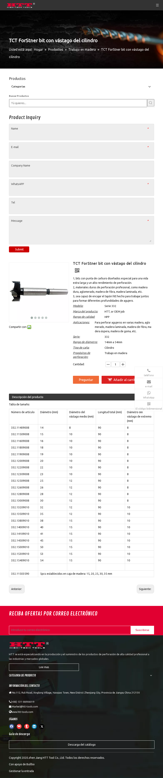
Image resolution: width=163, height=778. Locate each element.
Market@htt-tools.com (25, 706)
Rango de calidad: (84, 316)
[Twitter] (41, 726)
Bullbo (30, 764)
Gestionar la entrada (21, 771)
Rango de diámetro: (85, 342)
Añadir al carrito (125, 380)
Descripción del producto (27, 397)
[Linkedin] (34, 726)
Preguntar (86, 380)
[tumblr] (26, 726)
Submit (19, 249)
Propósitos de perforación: (81, 354)
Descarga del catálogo (82, 744)
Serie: (76, 336)
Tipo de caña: (81, 347)
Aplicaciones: (81, 322)
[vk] (19, 726)
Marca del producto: (85, 311)
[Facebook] (11, 726)
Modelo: (78, 305)
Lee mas (44, 667)
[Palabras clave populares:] (150, 102)
